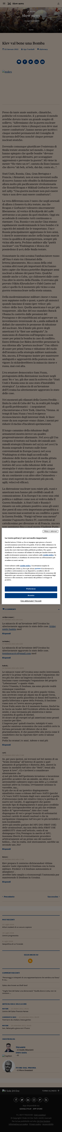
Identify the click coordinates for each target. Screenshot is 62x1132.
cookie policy (48, 555)
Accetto (31, 595)
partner (38, 568)
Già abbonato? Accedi (30, 601)
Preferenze (31, 589)
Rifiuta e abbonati (50, 531)
